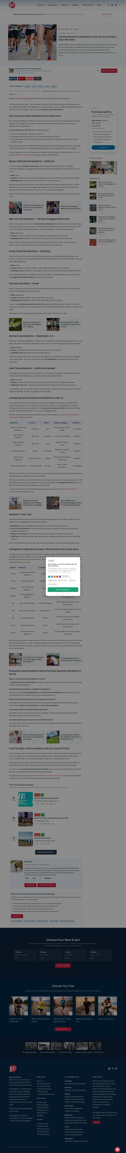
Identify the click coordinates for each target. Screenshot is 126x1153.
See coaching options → (63, 589)
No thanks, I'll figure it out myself (63, 593)
